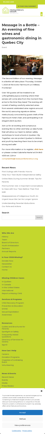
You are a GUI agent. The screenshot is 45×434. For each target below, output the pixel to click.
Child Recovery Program (13, 303)
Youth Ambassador (10, 245)
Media (4, 383)
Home (5, 270)
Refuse (22, 419)
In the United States (11, 287)
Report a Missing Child (12, 293)
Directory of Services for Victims (12, 341)
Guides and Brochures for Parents (13, 328)
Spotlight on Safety (10, 332)
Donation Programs (11, 357)
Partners (6, 248)
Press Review (8, 386)
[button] (41, 391)
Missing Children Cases (13, 278)
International (7, 290)
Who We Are (8, 233)
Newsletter (7, 264)
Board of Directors (10, 242)
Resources (7, 323)
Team (4, 239)
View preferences (22, 425)
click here (38, 149)
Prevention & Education (12, 306)
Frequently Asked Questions (10, 336)
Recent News (8, 377)
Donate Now (7, 261)
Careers (5, 354)
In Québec (6, 281)
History (5, 236)
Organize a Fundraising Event (12, 361)
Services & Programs (12, 299)
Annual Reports (9, 251)
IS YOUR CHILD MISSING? (27, 6)
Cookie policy (16, 431)
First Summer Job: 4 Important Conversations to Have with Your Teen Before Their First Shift (22, 189)
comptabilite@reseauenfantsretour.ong (20, 159)
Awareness (7, 315)
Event (4, 47)
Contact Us (7, 267)
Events (5, 380)
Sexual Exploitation (10, 312)
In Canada (6, 284)
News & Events (9, 373)
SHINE (5, 309)
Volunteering (8, 365)
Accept (22, 412)
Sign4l (4, 345)
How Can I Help (9, 350)
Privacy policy (27, 431)
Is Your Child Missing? (12, 257)
